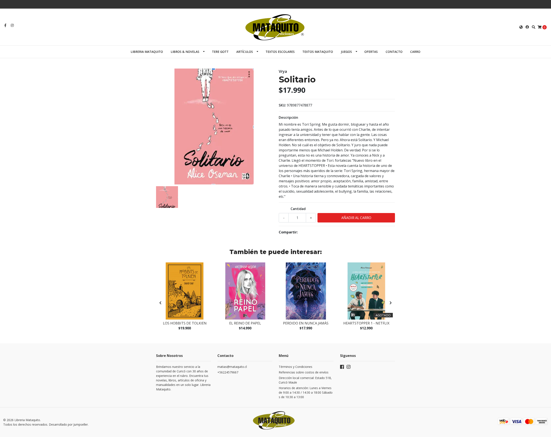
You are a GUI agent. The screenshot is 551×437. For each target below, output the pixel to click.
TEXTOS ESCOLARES (280, 52)
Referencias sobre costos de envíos (303, 372)
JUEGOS (346, 52)
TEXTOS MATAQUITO (317, 52)
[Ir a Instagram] (12, 25)
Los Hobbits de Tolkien (185, 323)
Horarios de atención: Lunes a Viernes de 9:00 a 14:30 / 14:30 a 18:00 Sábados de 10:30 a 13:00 (306, 392)
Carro (415, 52)
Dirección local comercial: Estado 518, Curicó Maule (305, 380)
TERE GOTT (220, 52)
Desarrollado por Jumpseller (68, 424)
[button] (521, 27)
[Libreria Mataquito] (275, 26)
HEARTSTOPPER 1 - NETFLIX (366, 323)
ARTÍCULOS (244, 52)
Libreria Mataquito (147, 52)
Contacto (394, 52)
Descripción (288, 117)
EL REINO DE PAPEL (245, 323)
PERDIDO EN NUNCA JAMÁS (305, 323)
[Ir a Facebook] (5, 25)
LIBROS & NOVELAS (185, 52)
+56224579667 (227, 372)
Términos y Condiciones (295, 367)
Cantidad (298, 208)
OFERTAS (371, 52)
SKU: (282, 105)
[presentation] (160, 302)
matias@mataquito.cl (232, 367)
